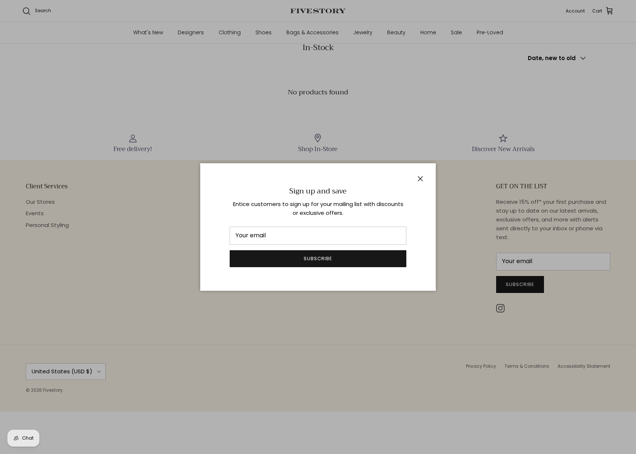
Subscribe (318, 258)
